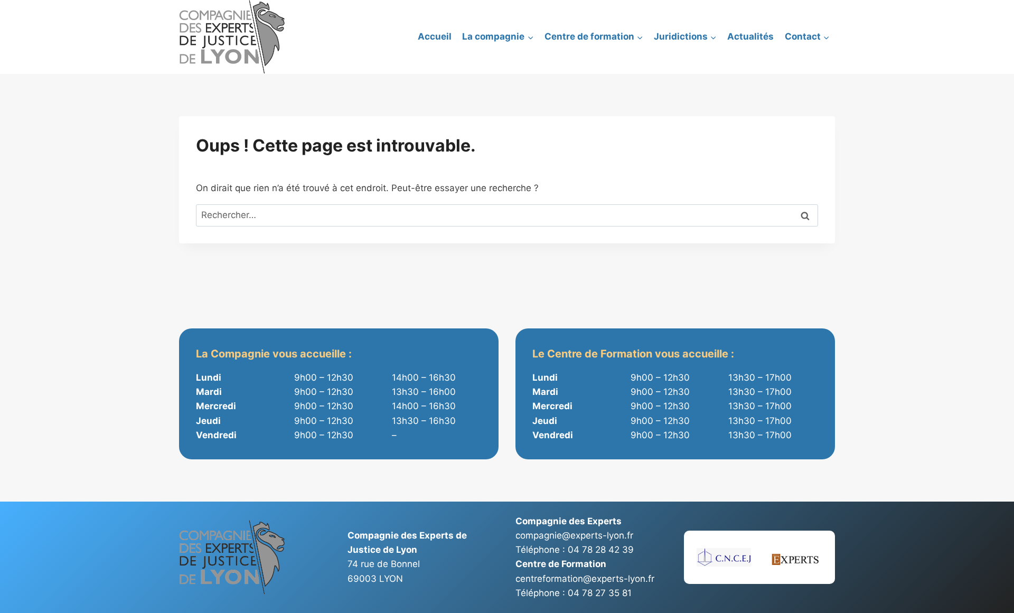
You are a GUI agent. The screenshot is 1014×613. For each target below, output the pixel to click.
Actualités (750, 36)
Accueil (435, 36)
